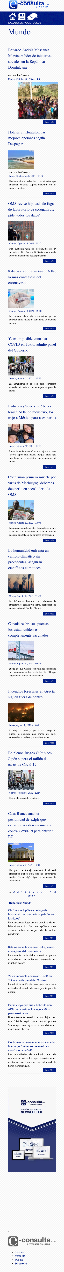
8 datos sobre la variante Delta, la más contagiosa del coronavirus (32, 276)
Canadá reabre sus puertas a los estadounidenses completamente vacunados (29, 629)
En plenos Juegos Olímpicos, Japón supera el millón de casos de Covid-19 (30, 758)
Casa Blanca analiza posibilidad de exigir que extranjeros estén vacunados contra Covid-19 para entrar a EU (30, 825)
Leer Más (49, 938)
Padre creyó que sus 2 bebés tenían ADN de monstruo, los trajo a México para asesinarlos (32, 411)
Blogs (39, 16)
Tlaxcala (19, 1252)
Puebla (19, 1259)
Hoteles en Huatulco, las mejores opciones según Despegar (27, 137)
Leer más (49, 122)
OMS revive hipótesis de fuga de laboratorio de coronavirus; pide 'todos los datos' (31, 209)
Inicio (12, 16)
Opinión (32, 16)
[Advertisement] (33, 1198)
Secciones (21, 16)
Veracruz (20, 1255)
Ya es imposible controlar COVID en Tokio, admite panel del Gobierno (32, 344)
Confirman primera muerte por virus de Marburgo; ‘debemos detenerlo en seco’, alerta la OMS (31, 1046)
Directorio (21, 1263)
